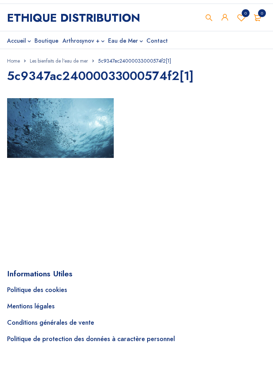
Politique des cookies (37, 289)
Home (13, 60)
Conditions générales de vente (50, 322)
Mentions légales (31, 306)
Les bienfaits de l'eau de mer (59, 60)
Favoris (246, 13)
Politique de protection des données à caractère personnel (91, 339)
